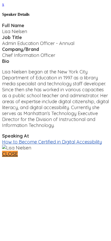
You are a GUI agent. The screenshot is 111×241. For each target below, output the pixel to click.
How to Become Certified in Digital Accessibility (52, 142)
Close (10, 154)
